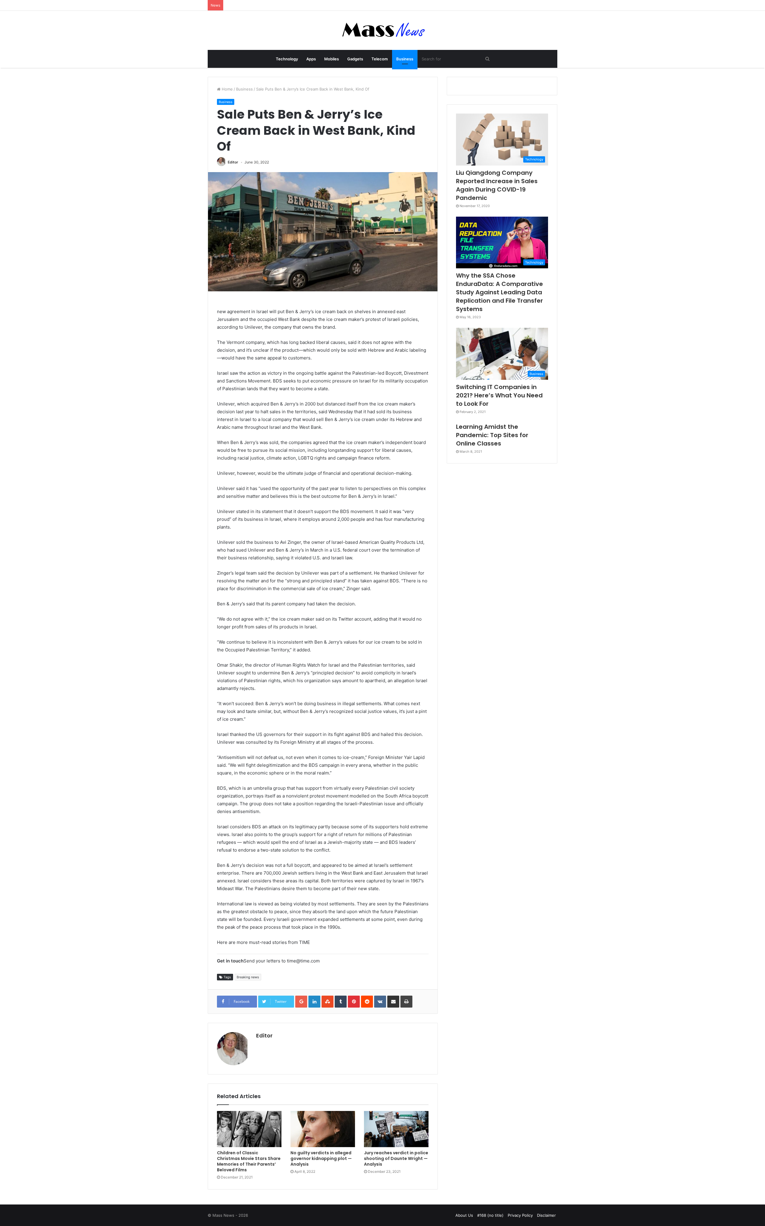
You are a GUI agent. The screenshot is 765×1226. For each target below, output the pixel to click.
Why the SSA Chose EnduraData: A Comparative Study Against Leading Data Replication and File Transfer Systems (499, 292)
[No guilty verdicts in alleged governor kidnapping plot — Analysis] (322, 1129)
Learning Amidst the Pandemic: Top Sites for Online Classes (492, 435)
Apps (311, 58)
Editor (233, 162)
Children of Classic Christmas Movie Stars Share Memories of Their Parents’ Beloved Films (249, 1161)
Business (404, 58)
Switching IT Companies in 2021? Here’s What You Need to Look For (499, 395)
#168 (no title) (490, 1215)
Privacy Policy (520, 1215)
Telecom (379, 58)
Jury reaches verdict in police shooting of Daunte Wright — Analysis (396, 1158)
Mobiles (331, 58)
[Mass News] (383, 30)
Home (227, 89)
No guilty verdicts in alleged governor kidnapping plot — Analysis (321, 1158)
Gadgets (355, 58)
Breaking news (248, 977)
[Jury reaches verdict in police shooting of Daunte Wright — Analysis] (396, 1129)
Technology (287, 58)
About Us (464, 1215)
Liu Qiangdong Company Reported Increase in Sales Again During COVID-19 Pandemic (497, 185)
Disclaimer (546, 1215)
